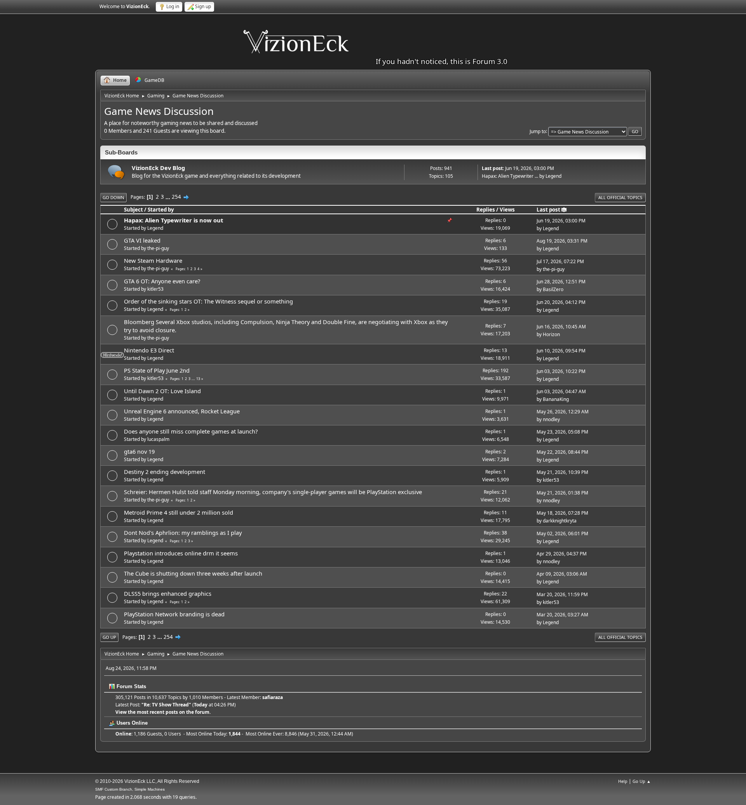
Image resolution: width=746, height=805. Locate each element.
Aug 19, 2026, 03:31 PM (562, 241)
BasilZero (553, 289)
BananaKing (556, 399)
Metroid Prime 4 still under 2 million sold (178, 512)
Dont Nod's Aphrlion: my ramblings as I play (183, 532)
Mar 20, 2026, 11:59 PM (562, 594)
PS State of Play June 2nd (157, 370)
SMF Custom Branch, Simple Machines (130, 789)
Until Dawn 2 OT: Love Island (162, 391)
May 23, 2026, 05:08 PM (562, 432)
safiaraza (272, 697)
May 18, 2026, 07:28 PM (562, 513)
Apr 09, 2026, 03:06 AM (562, 574)
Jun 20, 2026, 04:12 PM (561, 302)
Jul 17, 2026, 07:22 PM (560, 261)
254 (176, 196)
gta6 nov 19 (139, 451)
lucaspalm (158, 439)
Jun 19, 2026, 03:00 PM (561, 220)
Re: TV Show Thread (166, 704)
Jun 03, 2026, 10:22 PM (561, 371)
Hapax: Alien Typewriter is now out (173, 220)
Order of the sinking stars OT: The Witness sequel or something (208, 301)
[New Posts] (116, 172)
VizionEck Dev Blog (158, 168)
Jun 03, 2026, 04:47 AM (561, 391)
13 (198, 378)
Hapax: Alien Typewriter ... (510, 176)
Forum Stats (130, 686)
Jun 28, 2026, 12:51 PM (561, 281)
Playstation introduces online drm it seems (181, 553)
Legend (553, 176)
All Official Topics (620, 197)
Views (507, 209)
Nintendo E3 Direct (149, 350)
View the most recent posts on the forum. (163, 712)
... (168, 196)
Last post (548, 209)
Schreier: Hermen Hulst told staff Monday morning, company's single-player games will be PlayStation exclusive (273, 492)
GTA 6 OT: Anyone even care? (162, 281)
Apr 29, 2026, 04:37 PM (562, 553)
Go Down (113, 197)
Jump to (538, 131)
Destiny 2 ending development (164, 471)
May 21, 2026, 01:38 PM (562, 492)
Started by (161, 209)
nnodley (551, 419)
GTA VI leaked (142, 240)
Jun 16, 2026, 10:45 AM (561, 326)
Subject (133, 209)
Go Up (109, 637)
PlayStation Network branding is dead (174, 614)
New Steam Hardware (153, 260)
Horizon (551, 334)
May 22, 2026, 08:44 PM (562, 452)
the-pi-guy (158, 248)
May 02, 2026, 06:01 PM (562, 533)
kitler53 (155, 289)
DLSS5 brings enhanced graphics (167, 593)
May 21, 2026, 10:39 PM (562, 472)
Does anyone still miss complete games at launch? (191, 431)
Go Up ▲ (642, 781)
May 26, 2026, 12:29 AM (563, 411)
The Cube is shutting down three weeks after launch (193, 573)
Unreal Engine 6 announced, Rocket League (182, 411)
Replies (485, 209)
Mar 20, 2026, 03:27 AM (562, 614)
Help (622, 781)
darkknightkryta (560, 520)
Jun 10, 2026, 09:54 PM (561, 350)
